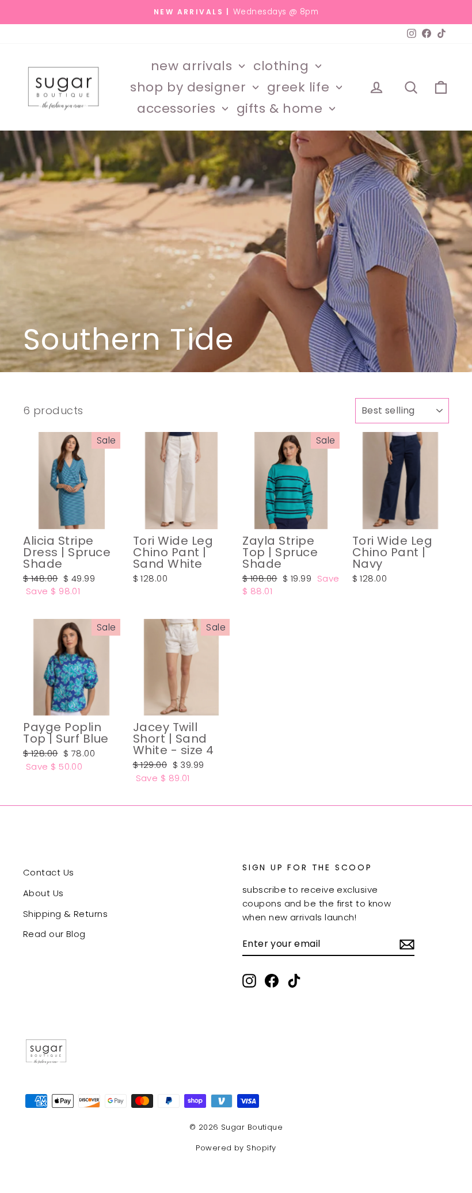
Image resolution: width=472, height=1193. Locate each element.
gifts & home (281, 108)
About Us (43, 893)
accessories (178, 108)
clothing (283, 66)
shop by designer (189, 87)
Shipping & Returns (65, 914)
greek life (300, 87)
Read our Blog (54, 934)
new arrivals (193, 66)
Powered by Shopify (236, 1147)
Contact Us (48, 872)
